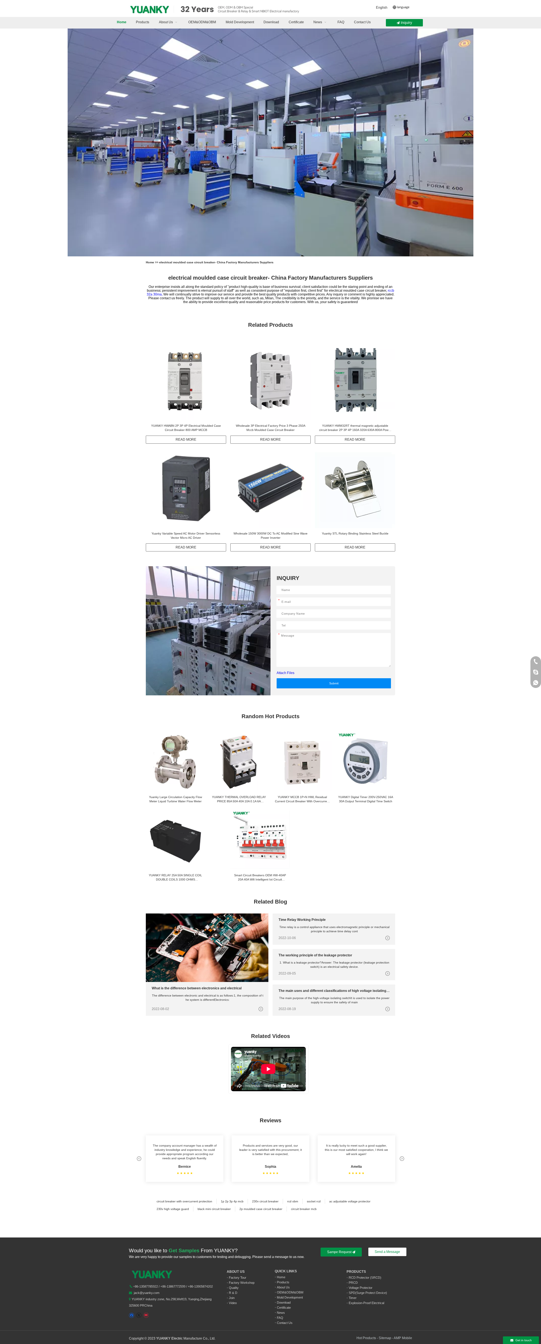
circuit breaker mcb (304, 1209)
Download (284, 1302)
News (281, 1312)
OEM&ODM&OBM (290, 1292)
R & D (233, 1293)
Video (233, 1303)
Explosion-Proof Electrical (366, 1303)
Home (150, 262)
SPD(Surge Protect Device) (368, 1293)
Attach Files (285, 673)
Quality (234, 1287)
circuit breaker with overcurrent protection (184, 1201)
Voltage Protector (360, 1287)
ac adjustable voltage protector (349, 1201)
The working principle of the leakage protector (315, 955)
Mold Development (290, 1297)
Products (283, 1282)
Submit (334, 683)
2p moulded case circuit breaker (260, 1209)
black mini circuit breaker (214, 1209)
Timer (353, 1298)
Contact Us (284, 1323)
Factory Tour (237, 1277)
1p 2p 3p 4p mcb (232, 1201)
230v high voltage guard (173, 1209)
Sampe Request (339, 1252)
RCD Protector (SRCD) (365, 1277)
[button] (139, 1158)
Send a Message (387, 1252)
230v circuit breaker (265, 1201)
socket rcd (314, 1201)
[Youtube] (146, 1315)
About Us (283, 1287)
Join (232, 1298)
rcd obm (292, 1201)
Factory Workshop (241, 1282)
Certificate (284, 1307)
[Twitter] (138, 1315)
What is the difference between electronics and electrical (197, 988)
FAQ (280, 1317)
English (381, 7)
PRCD (353, 1282)
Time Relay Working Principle (302, 920)
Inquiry (406, 23)
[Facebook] (131, 1315)
